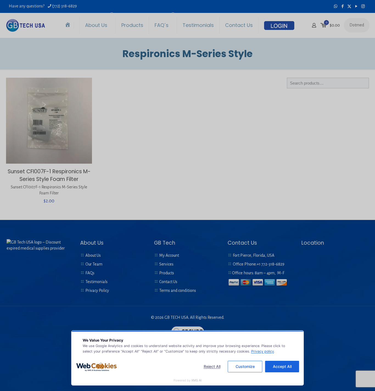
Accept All (282, 366)
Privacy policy (262, 351)
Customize (245, 366)
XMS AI (196, 380)
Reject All (212, 366)
